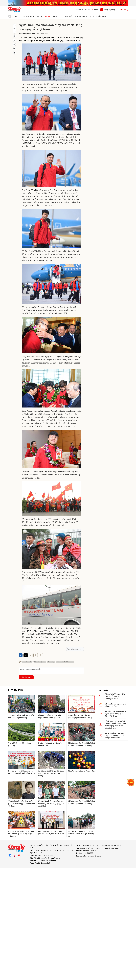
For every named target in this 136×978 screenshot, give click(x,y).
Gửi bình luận (26, 677)
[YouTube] (19, 855)
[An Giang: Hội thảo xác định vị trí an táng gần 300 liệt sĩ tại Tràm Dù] (21, 820)
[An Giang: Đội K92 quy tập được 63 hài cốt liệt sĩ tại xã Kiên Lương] (51, 760)
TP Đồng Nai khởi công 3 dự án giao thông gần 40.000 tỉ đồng (115, 713)
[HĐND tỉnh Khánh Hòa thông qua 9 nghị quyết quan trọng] (81, 704)
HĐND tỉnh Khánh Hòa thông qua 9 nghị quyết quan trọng (80, 716)
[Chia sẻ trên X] (14, 40)
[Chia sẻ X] (25, 655)
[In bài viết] (14, 48)
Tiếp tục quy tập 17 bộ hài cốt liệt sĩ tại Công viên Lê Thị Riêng (81, 744)
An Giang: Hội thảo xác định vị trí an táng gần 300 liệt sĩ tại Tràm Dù (21, 833)
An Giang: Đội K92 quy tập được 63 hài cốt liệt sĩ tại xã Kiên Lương (51, 773)
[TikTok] (14, 855)
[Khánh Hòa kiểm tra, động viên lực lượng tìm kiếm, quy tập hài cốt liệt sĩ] (51, 790)
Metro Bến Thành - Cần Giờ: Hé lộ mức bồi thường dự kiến (115, 696)
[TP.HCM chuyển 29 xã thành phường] (21, 732)
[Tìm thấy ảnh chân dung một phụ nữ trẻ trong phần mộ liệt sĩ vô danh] (21, 790)
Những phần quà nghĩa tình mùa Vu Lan (50, 744)
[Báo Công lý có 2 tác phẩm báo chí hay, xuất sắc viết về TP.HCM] (21, 760)
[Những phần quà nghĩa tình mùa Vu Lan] (51, 732)
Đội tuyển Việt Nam (39, 662)
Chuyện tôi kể (67, 16)
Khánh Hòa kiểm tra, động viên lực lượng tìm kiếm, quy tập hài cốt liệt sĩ (51, 803)
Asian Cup (51, 662)
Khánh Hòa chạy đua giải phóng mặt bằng (115, 705)
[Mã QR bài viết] (14, 52)
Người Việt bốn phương (98, 16)
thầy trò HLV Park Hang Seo (65, 662)
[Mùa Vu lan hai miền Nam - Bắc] (81, 760)
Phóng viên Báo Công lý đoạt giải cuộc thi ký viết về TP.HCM (51, 832)
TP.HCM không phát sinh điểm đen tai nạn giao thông (21, 716)
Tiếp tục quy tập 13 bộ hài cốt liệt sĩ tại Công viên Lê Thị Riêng (81, 802)
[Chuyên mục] (125, 16)
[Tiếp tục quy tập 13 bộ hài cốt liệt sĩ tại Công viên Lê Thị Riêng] (81, 790)
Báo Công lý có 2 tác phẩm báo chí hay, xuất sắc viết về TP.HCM (21, 772)
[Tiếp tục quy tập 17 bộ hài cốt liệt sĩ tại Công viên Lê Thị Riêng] (81, 732)
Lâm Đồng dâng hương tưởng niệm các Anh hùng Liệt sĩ (50, 716)
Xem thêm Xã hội (15, 690)
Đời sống (56, 16)
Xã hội (47, 16)
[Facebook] (10, 855)
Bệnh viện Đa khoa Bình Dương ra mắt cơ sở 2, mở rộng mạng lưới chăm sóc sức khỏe (115, 724)
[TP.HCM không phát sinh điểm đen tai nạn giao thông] (21, 704)
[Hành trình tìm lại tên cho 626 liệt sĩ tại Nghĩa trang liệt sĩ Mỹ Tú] (81, 820)
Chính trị (16, 16)
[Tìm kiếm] (121, 16)
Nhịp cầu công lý (81, 16)
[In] (35, 655)
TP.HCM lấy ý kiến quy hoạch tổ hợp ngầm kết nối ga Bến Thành (114, 735)
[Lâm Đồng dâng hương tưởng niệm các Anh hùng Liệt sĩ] (51, 704)
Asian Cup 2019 (27, 662)
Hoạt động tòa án (28, 16)
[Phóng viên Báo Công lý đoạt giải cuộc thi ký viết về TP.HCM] (51, 820)
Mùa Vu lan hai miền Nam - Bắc (81, 771)
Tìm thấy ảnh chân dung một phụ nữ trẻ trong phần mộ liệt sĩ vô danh (21, 803)
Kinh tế (39, 16)
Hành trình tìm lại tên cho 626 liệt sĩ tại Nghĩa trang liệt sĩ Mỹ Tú (81, 833)
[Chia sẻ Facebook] (14, 36)
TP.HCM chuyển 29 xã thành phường (20, 744)
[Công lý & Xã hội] (14, 10)
